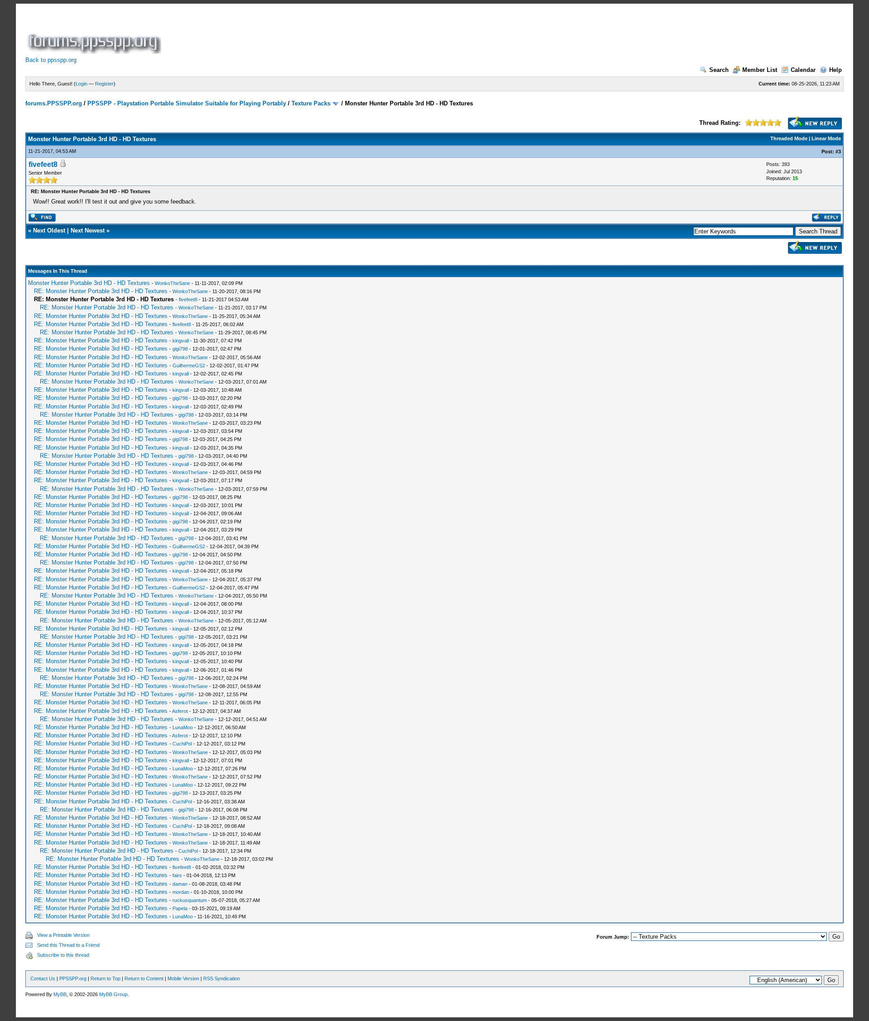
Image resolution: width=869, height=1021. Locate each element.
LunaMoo (182, 727)
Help (835, 69)
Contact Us (42, 978)
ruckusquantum (189, 900)
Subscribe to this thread (63, 955)
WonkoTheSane (172, 283)
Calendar (803, 69)
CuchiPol (182, 743)
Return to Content (143, 978)
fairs (177, 875)
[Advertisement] (327, 33)
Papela (179, 908)
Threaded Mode (788, 138)
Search (719, 69)
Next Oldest (49, 230)
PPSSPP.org (72, 978)
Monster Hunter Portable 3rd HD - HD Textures (89, 283)
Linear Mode (826, 138)
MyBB (60, 994)
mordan (180, 892)
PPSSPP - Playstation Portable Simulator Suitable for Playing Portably (186, 103)
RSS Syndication (221, 978)
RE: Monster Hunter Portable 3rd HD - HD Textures (100, 291)
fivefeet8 (43, 164)
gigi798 (180, 348)
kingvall (180, 340)
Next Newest (88, 230)
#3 (838, 151)
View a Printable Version (63, 935)
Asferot (180, 711)
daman (179, 884)
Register (104, 83)
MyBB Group (113, 994)
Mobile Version (183, 978)
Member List (759, 69)
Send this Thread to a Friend (68, 945)
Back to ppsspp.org (50, 60)
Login (81, 83)
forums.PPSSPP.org (53, 103)
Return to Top (105, 978)
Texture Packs (310, 103)
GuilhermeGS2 (188, 365)
